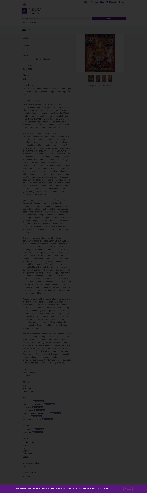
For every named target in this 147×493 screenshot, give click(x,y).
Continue (128, 489)
